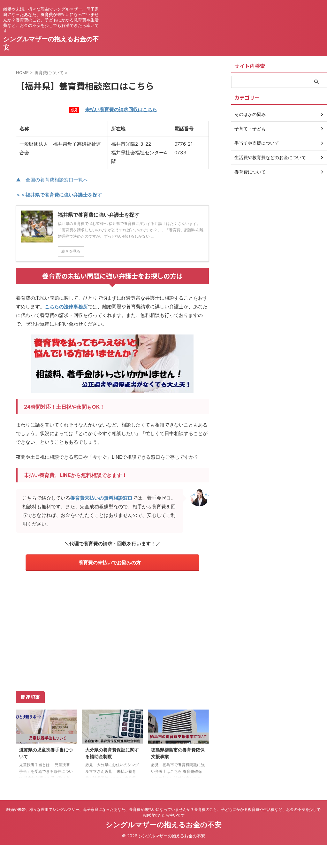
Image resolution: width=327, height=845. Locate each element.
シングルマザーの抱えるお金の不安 (164, 824)
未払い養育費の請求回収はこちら (121, 109)
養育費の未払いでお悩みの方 (110, 562)
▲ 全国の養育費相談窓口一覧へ (52, 180)
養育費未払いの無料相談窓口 (101, 498)
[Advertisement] (112, 630)
